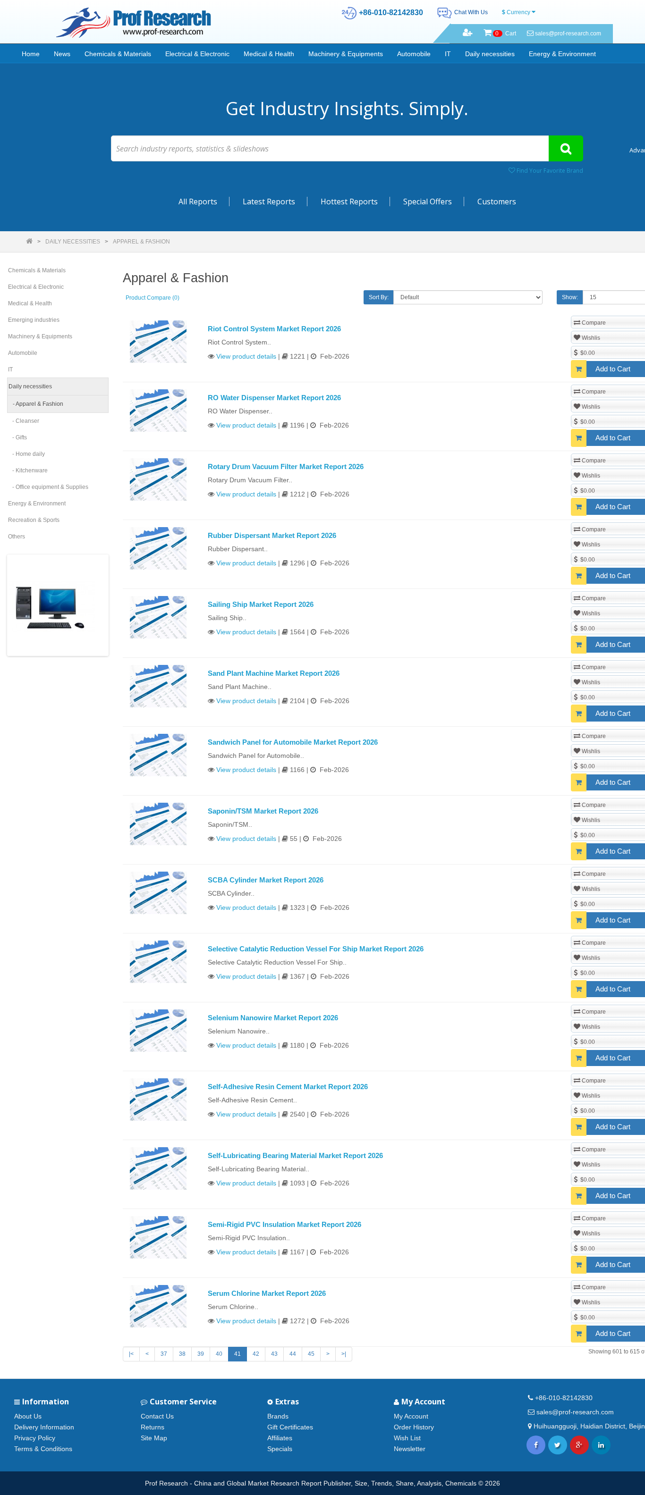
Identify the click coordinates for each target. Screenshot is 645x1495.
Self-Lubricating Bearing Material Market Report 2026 (295, 1155)
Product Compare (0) (152, 297)
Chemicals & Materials (118, 54)
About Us (28, 1416)
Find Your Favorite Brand (549, 171)
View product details (246, 356)
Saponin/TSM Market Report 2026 (263, 811)
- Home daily (26, 454)
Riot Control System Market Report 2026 (274, 329)
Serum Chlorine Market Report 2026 (267, 1293)
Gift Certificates (290, 1427)
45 (311, 1354)
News (62, 54)
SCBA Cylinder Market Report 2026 (265, 880)
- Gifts (17, 437)
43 (274, 1354)
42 (256, 1354)
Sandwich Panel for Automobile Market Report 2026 (293, 742)
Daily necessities (490, 54)
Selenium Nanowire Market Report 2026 (273, 1018)
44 (292, 1354)
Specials (279, 1449)
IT (448, 54)
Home (31, 54)
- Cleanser (23, 421)
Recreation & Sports (33, 520)
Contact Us (157, 1416)
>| (343, 1354)
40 (219, 1354)
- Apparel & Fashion (35, 404)
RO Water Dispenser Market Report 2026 (274, 398)
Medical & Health (269, 54)
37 (164, 1354)
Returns (152, 1427)
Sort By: (379, 297)
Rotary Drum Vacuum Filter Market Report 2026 (286, 466)
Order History (414, 1427)
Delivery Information (44, 1427)
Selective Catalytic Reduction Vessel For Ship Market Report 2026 (316, 949)
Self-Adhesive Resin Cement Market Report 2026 (288, 1087)
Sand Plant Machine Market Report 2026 (273, 673)
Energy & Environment (562, 54)
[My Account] (468, 33)
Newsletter (409, 1449)
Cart (505, 33)
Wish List (407, 1438)
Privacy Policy (34, 1438)
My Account (411, 1416)
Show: (570, 297)
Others (16, 536)
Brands (278, 1416)
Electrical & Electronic (197, 54)
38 (182, 1354)
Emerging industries (33, 320)
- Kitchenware (28, 470)
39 (200, 1354)
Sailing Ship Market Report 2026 (261, 604)
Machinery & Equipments (345, 54)
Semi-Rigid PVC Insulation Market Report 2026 (284, 1224)
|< (131, 1354)
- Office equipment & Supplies (48, 487)
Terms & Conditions (43, 1449)
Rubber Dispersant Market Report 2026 (272, 535)
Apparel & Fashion (141, 241)
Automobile (414, 54)
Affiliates (279, 1438)
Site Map (154, 1438)
